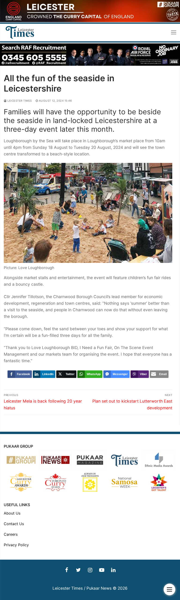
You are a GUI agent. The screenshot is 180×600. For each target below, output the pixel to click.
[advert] (90, 21)
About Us (12, 513)
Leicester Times (19, 100)
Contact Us (14, 523)
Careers (11, 534)
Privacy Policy (16, 544)
